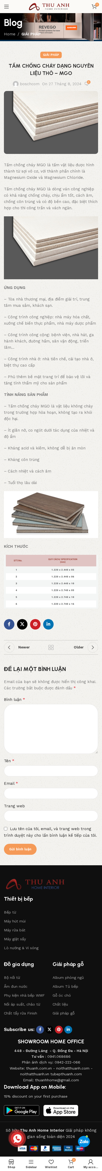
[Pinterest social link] (35, 624)
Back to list (51, 647)
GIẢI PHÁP (31, 34)
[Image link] (38, 884)
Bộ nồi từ (12, 977)
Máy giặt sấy (15, 939)
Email (11, 783)
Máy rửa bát (14, 930)
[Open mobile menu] (6, 6)
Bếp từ (10, 912)
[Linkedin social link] (48, 624)
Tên (9, 760)
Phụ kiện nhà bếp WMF (24, 995)
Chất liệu (60, 1004)
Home (9, 34)
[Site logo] (51, 6)
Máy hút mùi (15, 921)
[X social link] (22, 624)
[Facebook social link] (9, 624)
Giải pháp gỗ (64, 1013)
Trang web (14, 806)
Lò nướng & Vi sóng (21, 948)
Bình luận (14, 699)
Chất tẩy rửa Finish (20, 1013)
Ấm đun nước (15, 986)
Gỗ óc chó (62, 995)
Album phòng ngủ (68, 977)
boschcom (29, 84)
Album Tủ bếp (65, 986)
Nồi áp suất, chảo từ (22, 1004)
